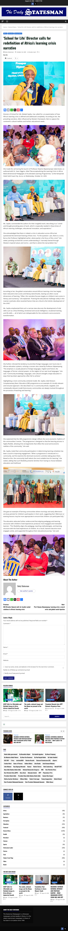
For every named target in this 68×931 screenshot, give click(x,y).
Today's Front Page (8, 858)
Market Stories (37, 767)
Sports (5, 844)
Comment (7, 623)
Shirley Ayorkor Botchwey (11, 779)
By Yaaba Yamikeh (52, 757)
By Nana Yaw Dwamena (26, 757)
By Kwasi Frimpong (50, 754)
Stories (5, 851)
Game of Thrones (18, 764)
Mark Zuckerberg (48, 767)
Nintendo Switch (32, 773)
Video (4, 861)
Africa (5, 33)
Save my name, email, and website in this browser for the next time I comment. (29, 667)
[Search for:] (26, 716)
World (4, 865)
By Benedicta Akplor (24, 754)
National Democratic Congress (31, 770)
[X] (35, 4)
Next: (49, 606)
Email (5, 654)
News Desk (23, 773)
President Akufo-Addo (10, 776)
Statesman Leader (8, 848)
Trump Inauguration (46, 779)
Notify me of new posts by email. (15, 673)
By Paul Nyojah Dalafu (40, 757)
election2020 (19, 760)
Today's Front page (34, 779)
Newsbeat (6, 838)
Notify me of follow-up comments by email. (16, 670)
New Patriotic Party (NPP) (11, 773)
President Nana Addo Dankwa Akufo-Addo (29, 776)
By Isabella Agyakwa (37, 754)
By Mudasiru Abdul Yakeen (11, 757)
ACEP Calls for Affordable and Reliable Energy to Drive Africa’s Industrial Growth (12, 706)
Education (10, 33)
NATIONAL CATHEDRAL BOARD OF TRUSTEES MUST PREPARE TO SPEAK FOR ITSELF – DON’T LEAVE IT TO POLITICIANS (7, 739)
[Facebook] (32, 4)
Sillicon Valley (23, 779)
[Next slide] (64, 731)
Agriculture (6, 814)
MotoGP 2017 (58, 767)
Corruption (6, 821)
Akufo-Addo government (10, 754)
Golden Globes (28, 764)
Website (5, 660)
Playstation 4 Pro (47, 773)
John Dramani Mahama (48, 764)
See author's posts (26, 591)
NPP (40, 773)
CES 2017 (6, 760)
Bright (6, 710)
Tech (4, 855)
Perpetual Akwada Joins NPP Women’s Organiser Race (54, 705)
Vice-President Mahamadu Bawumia (13, 782)
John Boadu (37, 764)
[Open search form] (65, 21)
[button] (3, 21)
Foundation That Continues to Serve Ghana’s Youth (40, 889)
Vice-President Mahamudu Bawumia (34, 782)
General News (18, 33)
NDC (42, 770)
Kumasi (29, 767)
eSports (55, 760)
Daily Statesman (9, 52)
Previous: (16, 606)
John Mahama (7, 767)
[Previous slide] (61, 731)
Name (5, 647)
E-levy (12, 760)
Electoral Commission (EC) (43, 760)
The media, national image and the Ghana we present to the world (33, 706)
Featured (16, 735)
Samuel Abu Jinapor (48, 776)
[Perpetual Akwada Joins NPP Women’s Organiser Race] (55, 695)
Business (5, 817)
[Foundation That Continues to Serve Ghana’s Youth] (42, 879)
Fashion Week (7, 764)
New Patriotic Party (51, 770)
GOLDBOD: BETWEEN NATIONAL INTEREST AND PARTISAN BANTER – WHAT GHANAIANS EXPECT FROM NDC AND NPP (57, 892)
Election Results (30, 760)
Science (5, 841)
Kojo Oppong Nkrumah (19, 767)
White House (49, 782)
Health (5, 834)
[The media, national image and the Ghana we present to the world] (34, 695)
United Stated (58, 779)
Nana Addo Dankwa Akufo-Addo (12, 770)
